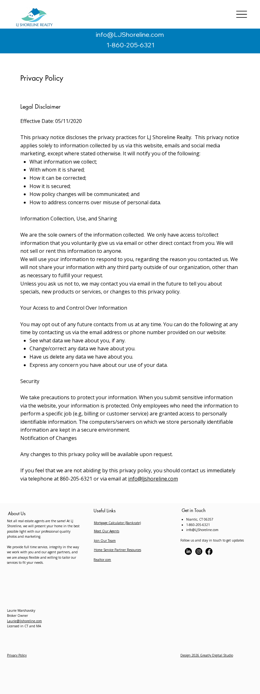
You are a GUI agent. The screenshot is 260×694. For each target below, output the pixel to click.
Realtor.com (102, 559)
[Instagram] (198, 551)
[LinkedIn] (188, 551)
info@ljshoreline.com (153, 478)
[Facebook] (208, 551)
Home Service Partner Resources (117, 550)
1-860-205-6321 (129, 45)
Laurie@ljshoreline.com (24, 621)
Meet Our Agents (106, 531)
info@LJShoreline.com (130, 34)
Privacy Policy (17, 655)
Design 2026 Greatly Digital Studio (206, 655)
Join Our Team (105, 540)
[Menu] (241, 14)
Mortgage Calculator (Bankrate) (117, 523)
